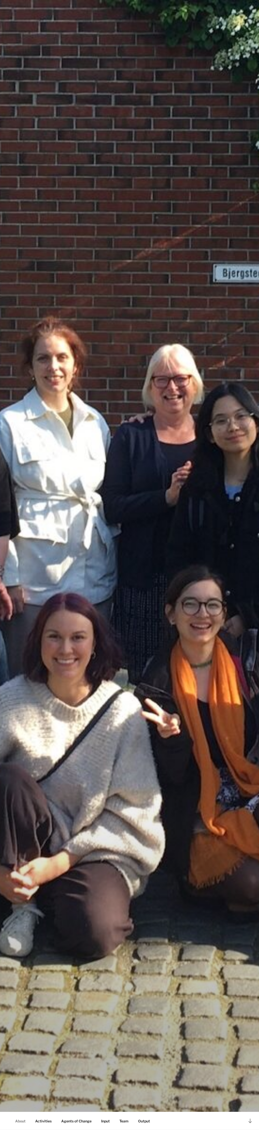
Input (105, 1121)
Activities (43, 1121)
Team (123, 1121)
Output (144, 1121)
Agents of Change (76, 1121)
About (20, 1121)
